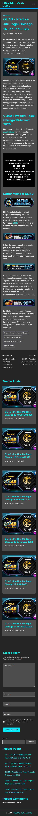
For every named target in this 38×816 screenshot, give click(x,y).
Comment (8, 665)
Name (7, 694)
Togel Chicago (9, 345)
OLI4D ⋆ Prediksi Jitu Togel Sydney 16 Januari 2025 (28, 360)
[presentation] (19, 397)
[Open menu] (34, 4)
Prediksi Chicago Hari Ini (12, 337)
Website (7, 714)
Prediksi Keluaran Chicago (13, 341)
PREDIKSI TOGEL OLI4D (22, 813)
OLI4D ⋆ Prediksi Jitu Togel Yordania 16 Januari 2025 (9, 361)
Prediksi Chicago (22, 333)
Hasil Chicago (9, 333)
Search (5, 738)
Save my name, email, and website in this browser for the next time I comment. (19, 722)
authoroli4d (9, 34)
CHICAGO (6, 15)
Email (7, 704)
